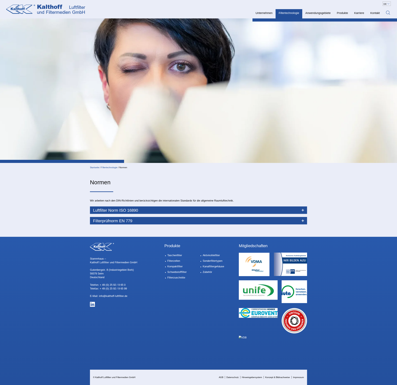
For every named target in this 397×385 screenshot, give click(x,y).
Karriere (359, 13)
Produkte (342, 13)
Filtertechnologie (289, 13)
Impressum (298, 377)
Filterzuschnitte (176, 277)
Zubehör (207, 272)
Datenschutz (232, 377)
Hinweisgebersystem (252, 377)
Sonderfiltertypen (212, 260)
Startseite (94, 167)
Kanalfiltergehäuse (213, 266)
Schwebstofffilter (177, 272)
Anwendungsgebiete (318, 13)
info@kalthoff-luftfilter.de (113, 296)
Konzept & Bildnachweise (277, 377)
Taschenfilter (174, 255)
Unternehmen (264, 13)
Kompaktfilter (175, 266)
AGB (221, 377)
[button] (387, 4)
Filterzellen (173, 260)
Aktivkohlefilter (211, 255)
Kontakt (375, 13)
